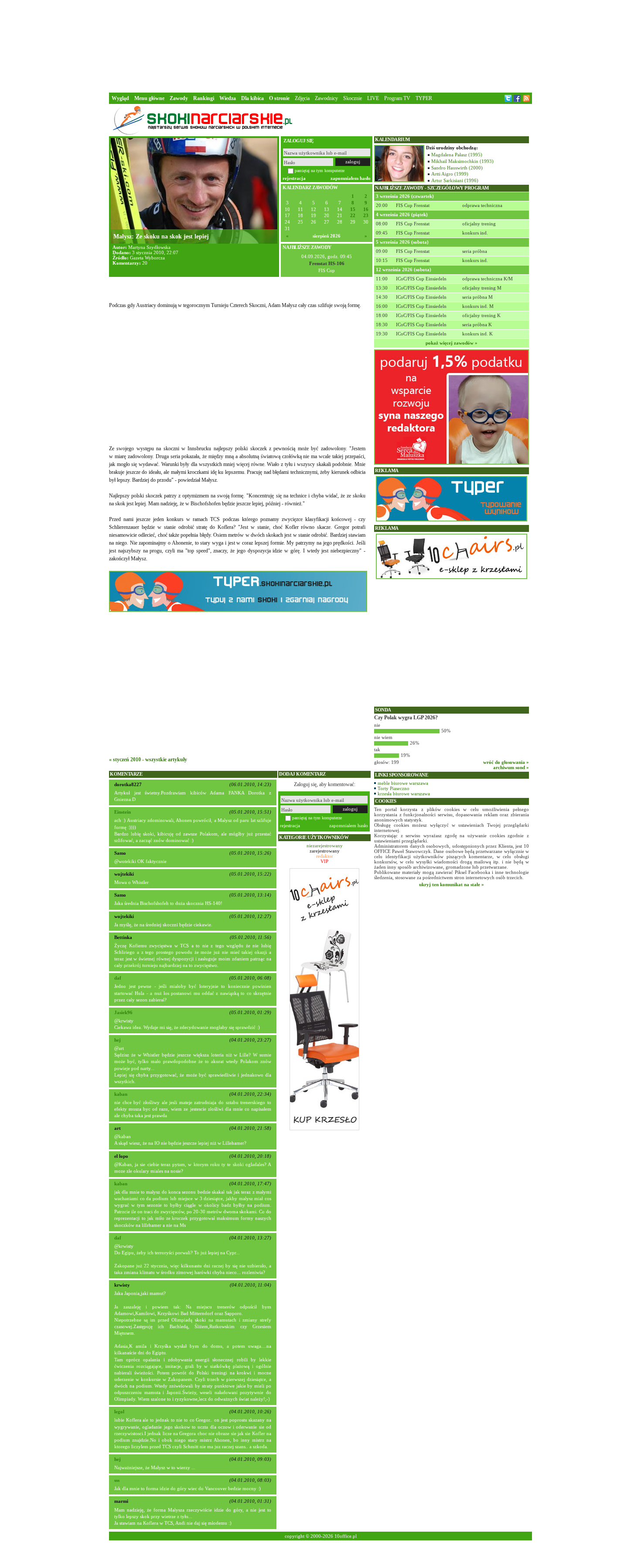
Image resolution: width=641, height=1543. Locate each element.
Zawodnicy (326, 98)
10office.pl (345, 1536)
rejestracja (294, 178)
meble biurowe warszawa (403, 783)
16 (365, 209)
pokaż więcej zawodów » (451, 342)
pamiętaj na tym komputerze (319, 170)
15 (352, 209)
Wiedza (227, 98)
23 (365, 215)
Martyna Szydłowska (149, 247)
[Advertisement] (320, 45)
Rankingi (203, 98)
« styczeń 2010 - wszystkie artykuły (148, 759)
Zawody (179, 98)
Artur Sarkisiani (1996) (454, 180)
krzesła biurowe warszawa (404, 793)
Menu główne (149, 98)
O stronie (279, 98)
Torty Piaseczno (393, 788)
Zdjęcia (302, 98)
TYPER (424, 98)
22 (352, 215)
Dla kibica (252, 98)
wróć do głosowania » (506, 762)
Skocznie (352, 98)
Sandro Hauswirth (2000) (457, 167)
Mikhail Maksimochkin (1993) (462, 161)
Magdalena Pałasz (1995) (456, 154)
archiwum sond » (511, 767)
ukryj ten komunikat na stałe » (451, 884)
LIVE (373, 98)
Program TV (397, 98)
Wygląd (120, 98)
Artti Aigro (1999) (449, 173)
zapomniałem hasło (351, 178)
